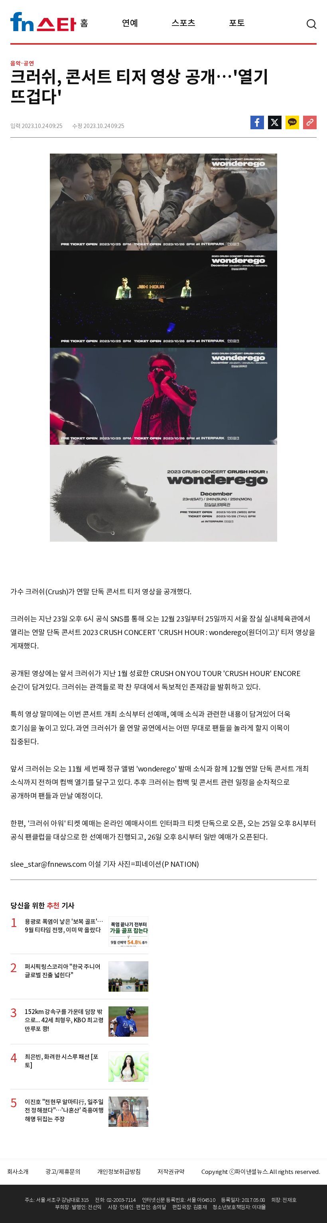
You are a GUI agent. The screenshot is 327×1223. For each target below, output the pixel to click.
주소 (310, 122)
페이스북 (257, 122)
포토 (236, 23)
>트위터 (275, 122)
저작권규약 (171, 1172)
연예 (130, 23)
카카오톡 (292, 122)
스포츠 (183, 23)
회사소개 (18, 1172)
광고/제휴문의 (63, 1172)
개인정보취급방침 (119, 1172)
